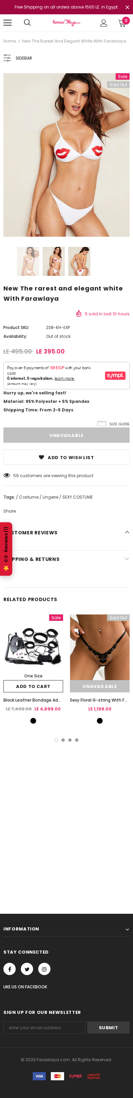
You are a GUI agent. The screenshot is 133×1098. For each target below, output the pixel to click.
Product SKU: (16, 327)
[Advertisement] (66, 811)
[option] (66, 155)
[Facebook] (9, 969)
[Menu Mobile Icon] (7, 23)
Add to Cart (33, 686)
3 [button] (70, 740)
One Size (33, 676)
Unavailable (100, 686)
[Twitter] (27, 969)
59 (16, 476)
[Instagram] (44, 969)
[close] (127, 7)
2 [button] (63, 740)
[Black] (33, 721)
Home (9, 41)
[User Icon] (103, 23)
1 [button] (56, 740)
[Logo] (66, 22)
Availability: (15, 336)
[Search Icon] (27, 22)
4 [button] (76, 740)
